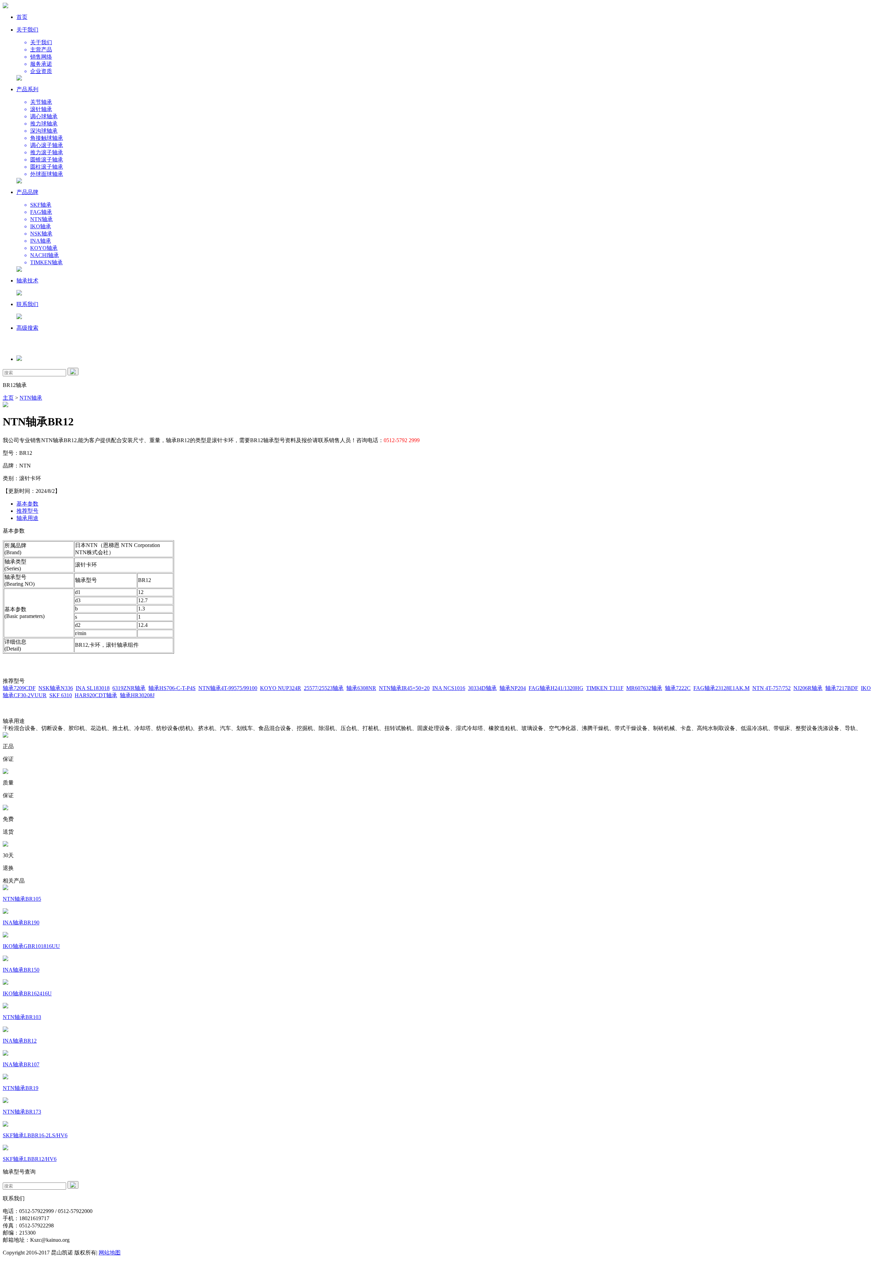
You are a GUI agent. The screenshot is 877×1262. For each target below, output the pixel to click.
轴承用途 (27, 518)
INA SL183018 (93, 688)
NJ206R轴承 (808, 688)
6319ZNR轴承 (129, 688)
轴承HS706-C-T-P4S (172, 688)
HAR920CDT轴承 (96, 695)
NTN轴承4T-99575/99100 (227, 688)
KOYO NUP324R (280, 688)
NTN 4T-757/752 (771, 688)
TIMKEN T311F (604, 688)
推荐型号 (27, 511)
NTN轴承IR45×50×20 (404, 688)
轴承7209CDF (19, 688)
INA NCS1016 (448, 688)
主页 (8, 398)
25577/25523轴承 (324, 688)
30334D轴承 (482, 688)
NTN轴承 (31, 398)
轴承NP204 (512, 688)
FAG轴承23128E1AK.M (721, 688)
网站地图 (110, 1252)
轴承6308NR (361, 688)
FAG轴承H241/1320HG (556, 688)
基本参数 (27, 504)
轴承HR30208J (137, 695)
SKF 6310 (60, 695)
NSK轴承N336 (55, 688)
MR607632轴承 (644, 688)
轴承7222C (678, 688)
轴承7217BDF (841, 688)
